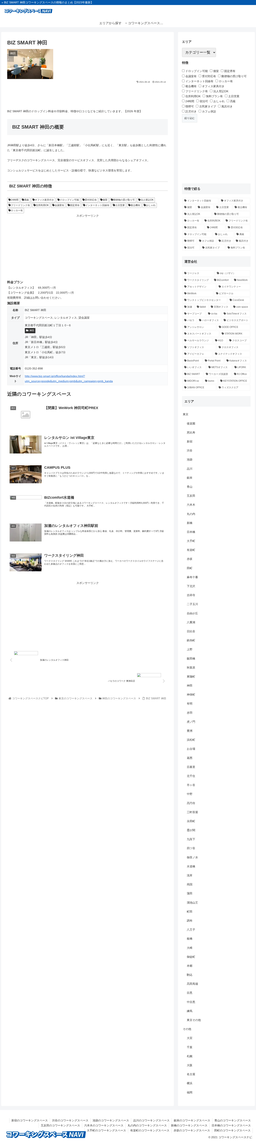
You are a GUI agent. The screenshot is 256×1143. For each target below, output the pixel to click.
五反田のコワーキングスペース (60, 1125)
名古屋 (191, 1074)
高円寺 (191, 803)
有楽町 (191, 549)
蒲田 (189, 893)
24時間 (14, 199)
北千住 (191, 776)
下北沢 (191, 586)
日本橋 (191, 531)
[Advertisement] (87, 95)
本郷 (189, 965)
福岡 (189, 1092)
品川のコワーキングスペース (151, 1120)
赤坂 (189, 558)
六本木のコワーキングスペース (103, 1125)
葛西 (189, 758)
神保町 (191, 694)
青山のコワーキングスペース (232, 1120)
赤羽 (189, 712)
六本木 (191, 504)
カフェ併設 (208, 111)
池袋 (189, 459)
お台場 (191, 748)
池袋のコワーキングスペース (111, 1120)
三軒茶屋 (192, 812)
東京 (185, 414)
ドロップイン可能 (69, 199)
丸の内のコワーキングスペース (147, 1125)
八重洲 (191, 622)
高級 (26, 199)
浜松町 (191, 739)
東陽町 (191, 676)
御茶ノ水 (192, 857)
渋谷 (189, 450)
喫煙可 (189, 106)
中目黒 (191, 1002)
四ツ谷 (191, 848)
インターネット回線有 (97, 205)
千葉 (189, 1047)
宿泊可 (203, 101)
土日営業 (120, 205)
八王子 (191, 929)
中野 (189, 794)
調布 (189, 920)
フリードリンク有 (20, 205)
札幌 (189, 1056)
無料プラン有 (214, 96)
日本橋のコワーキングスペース (231, 1125)
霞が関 (191, 830)
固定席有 (75, 205)
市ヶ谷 (191, 785)
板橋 (189, 938)
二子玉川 (192, 604)
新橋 (189, 522)
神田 (31, 330)
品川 (189, 468)
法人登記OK (147, 199)
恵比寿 (191, 432)
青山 (189, 486)
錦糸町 (191, 640)
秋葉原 (191, 667)
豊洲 (189, 730)
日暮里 (191, 767)
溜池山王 (192, 902)
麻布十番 (192, 577)
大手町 (191, 540)
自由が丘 (192, 613)
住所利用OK (42, 205)
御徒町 (191, 956)
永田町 (191, 821)
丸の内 (191, 513)
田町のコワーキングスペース (232, 1130)
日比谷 (191, 631)
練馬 (189, 1011)
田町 (189, 568)
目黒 (189, 992)
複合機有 (135, 205)
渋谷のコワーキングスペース (70, 1120)
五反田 (191, 495)
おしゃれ (151, 205)
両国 (189, 884)
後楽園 (191, 423)
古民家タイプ (207, 106)
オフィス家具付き (44, 199)
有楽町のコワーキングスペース (149, 1130)
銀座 (189, 477)
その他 (187, 1029)
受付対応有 (91, 199)
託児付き (191, 111)
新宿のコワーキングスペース (29, 1120)
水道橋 (191, 866)
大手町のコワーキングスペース (106, 1130)
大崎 (189, 947)
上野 (189, 649)
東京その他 (194, 1020)
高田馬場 (192, 983)
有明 (189, 703)
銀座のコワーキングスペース (192, 1120)
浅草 (189, 875)
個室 (105, 199)
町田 (189, 911)
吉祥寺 (191, 595)
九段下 (191, 839)
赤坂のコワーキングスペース (192, 1130)
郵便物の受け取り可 (124, 199)
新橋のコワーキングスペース (189, 1125)
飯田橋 (191, 658)
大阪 (189, 1065)
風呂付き (227, 106)
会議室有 (59, 205)
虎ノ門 (191, 721)
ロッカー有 (17, 210)
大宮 (189, 1038)
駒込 (189, 974)
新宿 (189, 441)
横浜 (189, 1083)
